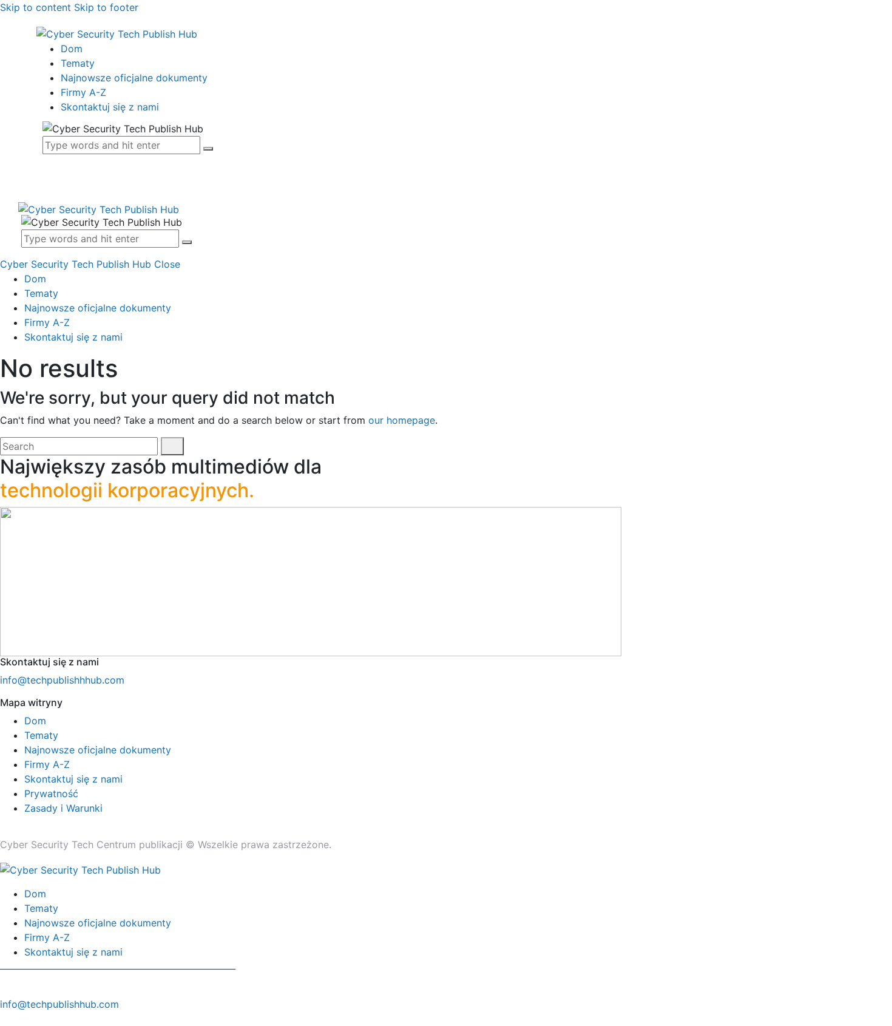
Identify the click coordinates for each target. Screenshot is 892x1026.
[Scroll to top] (6, 1019)
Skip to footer (106, 7)
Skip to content (35, 7)
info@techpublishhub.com (59, 1004)
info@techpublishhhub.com (62, 680)
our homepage (401, 420)
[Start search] (172, 446)
